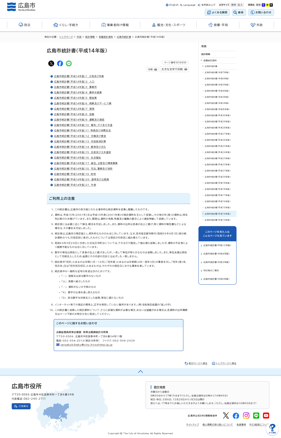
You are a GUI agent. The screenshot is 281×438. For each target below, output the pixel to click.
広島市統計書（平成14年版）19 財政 (75, 174)
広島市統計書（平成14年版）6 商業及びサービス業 (83, 103)
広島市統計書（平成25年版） (218, 146)
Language (189, 5)
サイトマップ (192, 425)
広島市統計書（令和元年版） (217, 109)
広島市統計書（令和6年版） (217, 79)
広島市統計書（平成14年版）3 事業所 (75, 87)
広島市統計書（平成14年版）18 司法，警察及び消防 (83, 168)
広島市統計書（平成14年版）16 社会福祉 (77, 157)
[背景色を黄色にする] (267, 5)
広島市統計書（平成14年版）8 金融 (74, 114)
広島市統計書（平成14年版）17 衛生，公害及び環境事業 (86, 163)
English (174, 5)
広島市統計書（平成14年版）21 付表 (75, 185)
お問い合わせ (263, 12)
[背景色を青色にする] (263, 5)
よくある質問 (219, 12)
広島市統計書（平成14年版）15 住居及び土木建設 (82, 152)
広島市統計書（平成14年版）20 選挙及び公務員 (81, 179)
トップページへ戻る (226, 363)
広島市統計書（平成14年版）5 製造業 (75, 98)
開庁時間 (159, 387)
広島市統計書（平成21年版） (218, 171)
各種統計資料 (106, 37)
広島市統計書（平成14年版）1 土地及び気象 (79, 76)
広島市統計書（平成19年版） (218, 183)
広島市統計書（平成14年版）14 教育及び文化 (80, 147)
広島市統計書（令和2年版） (217, 103)
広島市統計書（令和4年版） (217, 91)
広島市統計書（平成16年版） (218, 201)
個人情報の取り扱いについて (218, 425)
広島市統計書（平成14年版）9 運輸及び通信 (79, 119)
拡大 (240, 5)
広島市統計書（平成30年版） (218, 115)
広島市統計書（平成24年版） (218, 152)
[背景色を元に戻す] (258, 5)
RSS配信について (259, 425)
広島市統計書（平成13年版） (218, 220)
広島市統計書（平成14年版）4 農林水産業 (78, 92)
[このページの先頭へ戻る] (140, 371)
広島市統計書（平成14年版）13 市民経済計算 (80, 141)
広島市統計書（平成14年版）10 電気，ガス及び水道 (83, 125)
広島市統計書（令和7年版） (217, 72)
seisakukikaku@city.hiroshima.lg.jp (87, 345)
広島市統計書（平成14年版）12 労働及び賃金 (80, 136)
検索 (241, 12)
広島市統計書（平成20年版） (218, 177)
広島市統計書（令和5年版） (217, 85)
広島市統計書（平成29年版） (218, 122)
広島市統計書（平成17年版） (218, 195)
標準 (233, 5)
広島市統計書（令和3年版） (217, 97)
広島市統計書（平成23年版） (218, 158)
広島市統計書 (124, 37)
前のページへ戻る (198, 363)
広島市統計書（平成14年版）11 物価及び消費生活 (82, 130)
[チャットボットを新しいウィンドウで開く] (272, 434)
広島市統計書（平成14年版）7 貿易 (74, 109)
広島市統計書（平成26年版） (218, 140)
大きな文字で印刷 (172, 69)
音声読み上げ (208, 5)
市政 (79, 37)
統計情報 (90, 37)
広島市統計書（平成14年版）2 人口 (74, 81)
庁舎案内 (23, 406)
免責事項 (241, 425)
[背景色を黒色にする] (271, 5)
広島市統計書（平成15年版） (218, 208)
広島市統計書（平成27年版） (218, 134)
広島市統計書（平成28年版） (218, 128)
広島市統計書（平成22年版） (218, 165)
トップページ (66, 37)
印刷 (150, 69)
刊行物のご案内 (211, 270)
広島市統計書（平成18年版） (218, 189)
